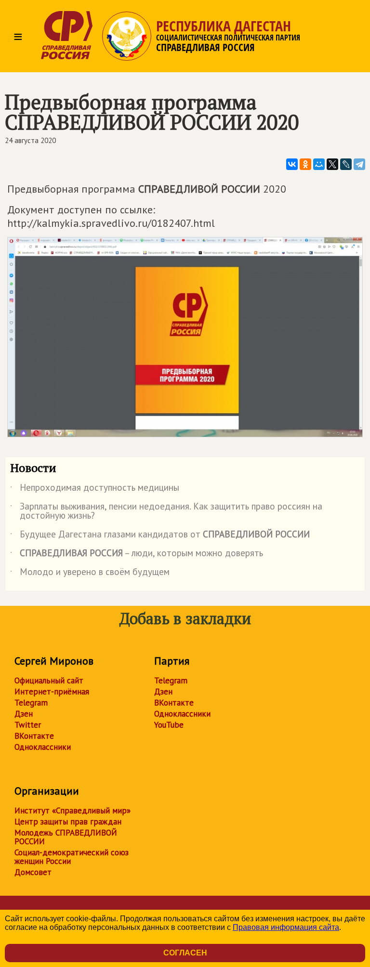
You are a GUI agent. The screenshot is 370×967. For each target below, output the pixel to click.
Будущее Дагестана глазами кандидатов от (160, 536)
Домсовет (33, 872)
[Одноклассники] (305, 164)
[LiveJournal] (346, 164)
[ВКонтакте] (292, 164)
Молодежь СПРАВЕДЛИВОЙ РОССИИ (65, 837)
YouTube (169, 724)
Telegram (31, 702)
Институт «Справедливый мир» (72, 810)
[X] (332, 164)
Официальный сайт (48, 680)
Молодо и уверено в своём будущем (90, 573)
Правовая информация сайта (286, 927)
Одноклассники (42, 747)
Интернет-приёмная (51, 691)
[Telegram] (359, 164)
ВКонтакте (34, 736)
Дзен (23, 713)
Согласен (185, 953)
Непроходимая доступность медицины (94, 489)
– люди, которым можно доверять (136, 555)
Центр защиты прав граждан (67, 821)
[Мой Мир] (319, 164)
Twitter (27, 724)
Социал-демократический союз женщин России (71, 856)
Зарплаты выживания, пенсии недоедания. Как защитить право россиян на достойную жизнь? (166, 511)
